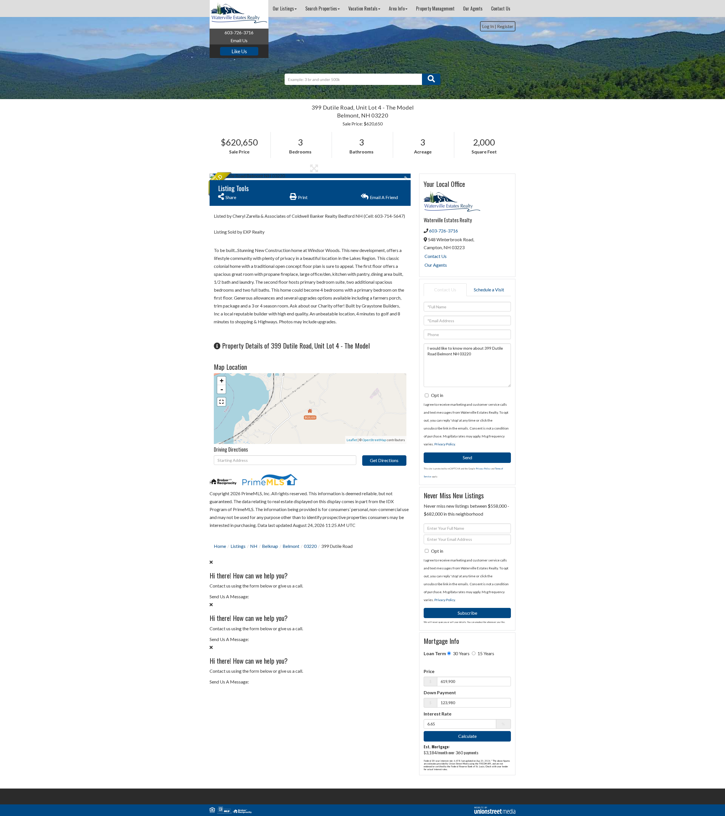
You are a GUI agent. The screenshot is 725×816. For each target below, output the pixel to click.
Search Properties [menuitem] (321, 8)
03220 (310, 546)
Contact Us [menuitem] (500, 8)
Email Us (239, 40)
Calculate (467, 736)
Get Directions (384, 460)
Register (505, 26)
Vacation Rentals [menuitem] (363, 8)
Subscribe (467, 613)
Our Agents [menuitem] (473, 8)
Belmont (291, 546)
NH (253, 546)
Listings (238, 546)
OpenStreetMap (374, 440)
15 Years (485, 653)
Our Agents (436, 265)
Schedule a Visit (489, 289)
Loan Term (435, 653)
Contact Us (436, 256)
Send (467, 457)
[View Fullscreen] (221, 402)
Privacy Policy (444, 444)
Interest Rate (437, 713)
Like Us (239, 51)
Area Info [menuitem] (397, 8)
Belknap (270, 546)
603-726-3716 (239, 32)
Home (220, 546)
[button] (431, 79)
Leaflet (352, 440)
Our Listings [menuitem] (283, 8)
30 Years (461, 653)
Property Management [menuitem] (435, 8)
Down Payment (440, 692)
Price (429, 671)
